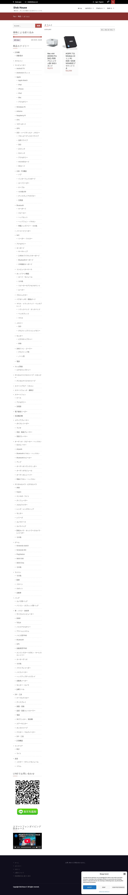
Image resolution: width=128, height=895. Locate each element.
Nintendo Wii (21, 550)
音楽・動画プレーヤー (24, 432)
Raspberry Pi (21, 115)
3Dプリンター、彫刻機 (25, 719)
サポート (109, 8)
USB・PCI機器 (22, 171)
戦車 (18, 580)
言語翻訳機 (19, 416)
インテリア (19, 746)
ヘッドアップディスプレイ (26, 676)
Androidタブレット (23, 73)
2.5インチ (21, 149)
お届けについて (19, 872)
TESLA (19, 622)
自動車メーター (22, 681)
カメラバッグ (21, 526)
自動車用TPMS (22, 648)
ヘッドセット (23, 217)
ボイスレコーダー (23, 423)
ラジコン (18, 572)
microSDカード (23, 162)
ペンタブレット (23, 314)
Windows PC (21, 107)
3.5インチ (21, 153)
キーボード (22, 209)
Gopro (19, 492)
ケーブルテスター (23, 698)
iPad (20, 85)
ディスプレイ (21, 702)
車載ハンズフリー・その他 (27, 226)
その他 (20, 281)
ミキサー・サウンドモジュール (27, 762)
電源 (18, 361)
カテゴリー (88, 8)
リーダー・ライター (25, 238)
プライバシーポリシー (104, 891)
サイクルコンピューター (25, 614)
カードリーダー (23, 183)
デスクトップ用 (23, 352)
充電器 (20, 200)
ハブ (19, 174)
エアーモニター (22, 723)
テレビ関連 (19, 366)
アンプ (19, 462)
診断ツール (20, 689)
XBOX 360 (20, 558)
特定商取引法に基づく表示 (22, 876)
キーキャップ (23, 251)
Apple (19, 77)
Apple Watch (23, 80)
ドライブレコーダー (24, 668)
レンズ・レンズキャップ (25, 509)
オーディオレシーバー (24, 475)
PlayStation (21, 554)
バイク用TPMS (22, 635)
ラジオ (19, 428)
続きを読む (70, 43)
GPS (18, 644)
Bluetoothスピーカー (24, 458)
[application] (27, 841)
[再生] (15, 847)
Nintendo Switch (23, 546)
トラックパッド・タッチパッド (29, 309)
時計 (18, 749)
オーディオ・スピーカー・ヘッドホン (28, 441)
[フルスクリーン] (39, 847)
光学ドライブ (23, 140)
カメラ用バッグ (22, 601)
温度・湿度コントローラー (26, 711)
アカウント (99, 8)
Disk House (20, 7)
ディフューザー (22, 500)
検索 (38, 26)
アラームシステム (23, 631)
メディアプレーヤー (22, 420)
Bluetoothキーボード (25, 260)
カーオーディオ (22, 659)
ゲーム (17, 542)
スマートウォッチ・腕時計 (24, 390)
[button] (124, 874)
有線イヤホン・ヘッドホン (26, 479)
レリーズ (20, 518)
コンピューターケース (24, 269)
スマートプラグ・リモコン (24, 386)
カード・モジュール (25, 277)
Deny (103, 887)
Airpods (19, 449)
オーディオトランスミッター (27, 466)
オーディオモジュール (24, 470)
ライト (19, 753)
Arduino (19, 111)
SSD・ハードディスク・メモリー (28, 133)
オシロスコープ (22, 728)
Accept (89, 887)
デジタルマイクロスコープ (26, 381)
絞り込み (17, 40)
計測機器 (20, 741)
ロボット (20, 588)
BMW (18, 618)
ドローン (20, 584)
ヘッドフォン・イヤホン (27, 221)
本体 (19, 343)
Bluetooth (20, 205)
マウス (20, 318)
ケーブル (21, 187)
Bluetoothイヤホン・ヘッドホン (28, 453)
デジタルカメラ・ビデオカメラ (26, 484)
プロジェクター (22, 295)
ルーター (21, 290)
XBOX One (20, 563)
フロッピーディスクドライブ (28, 136)
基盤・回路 (20, 706)
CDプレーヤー (21, 445)
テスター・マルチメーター (26, 732)
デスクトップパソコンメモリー (29, 331)
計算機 (17, 52)
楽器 (16, 758)
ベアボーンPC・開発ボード (26, 299)
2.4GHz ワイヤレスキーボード (29, 256)
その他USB (22, 192)
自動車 (19, 593)
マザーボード (21, 124)
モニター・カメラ (23, 685)
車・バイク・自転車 (22, 611)
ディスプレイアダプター (27, 196)
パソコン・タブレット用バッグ (27, 605)
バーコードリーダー (24, 231)
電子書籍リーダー (21, 411)
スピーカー (22, 213)
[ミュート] (37, 847)
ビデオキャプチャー (25, 339)
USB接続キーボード (25, 264)
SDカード (21, 166)
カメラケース (21, 522)
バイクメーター (22, 672)
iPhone (20, 89)
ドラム (19, 766)
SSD (19, 144)
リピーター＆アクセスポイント (29, 285)
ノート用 (21, 356)
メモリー (20, 323)
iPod (20, 93)
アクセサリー (23, 102)
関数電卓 (20, 56)
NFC (18, 235)
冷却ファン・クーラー (24, 349)
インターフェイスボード (27, 179)
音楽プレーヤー (22, 436)
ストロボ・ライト (23, 496)
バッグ (17, 598)
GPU (18, 128)
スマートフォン (20, 394)
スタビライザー (22, 505)
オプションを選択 (52, 42)
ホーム (80, 8)
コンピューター (20, 65)
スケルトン (19, 61)
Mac (19, 97)
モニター (20, 336)
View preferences (118, 887)
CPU (18, 120)
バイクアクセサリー (24, 627)
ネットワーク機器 (23, 274)
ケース (19, 398)
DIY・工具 (18, 694)
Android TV (21, 68)
